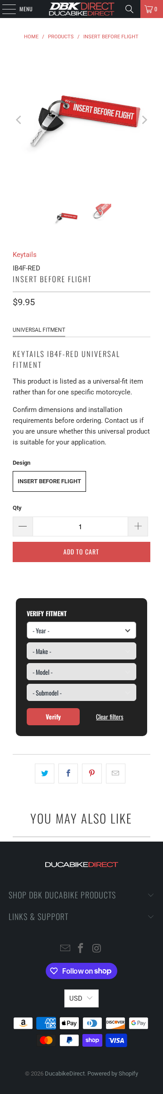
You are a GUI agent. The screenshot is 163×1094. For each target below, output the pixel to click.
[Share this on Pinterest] (91, 773)
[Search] (129, 9)
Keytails (25, 255)
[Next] (143, 120)
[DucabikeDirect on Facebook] (81, 949)
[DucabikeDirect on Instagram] (97, 949)
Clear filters (109, 716)
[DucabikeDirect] (81, 9)
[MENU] (4, 9)
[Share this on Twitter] (44, 773)
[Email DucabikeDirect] (65, 949)
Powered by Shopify (112, 1073)
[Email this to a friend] (115, 773)
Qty (17, 507)
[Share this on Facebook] (68, 773)
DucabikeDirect (65, 1073)
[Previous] (19, 120)
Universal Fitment (39, 330)
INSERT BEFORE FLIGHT (49, 481)
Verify (53, 716)
